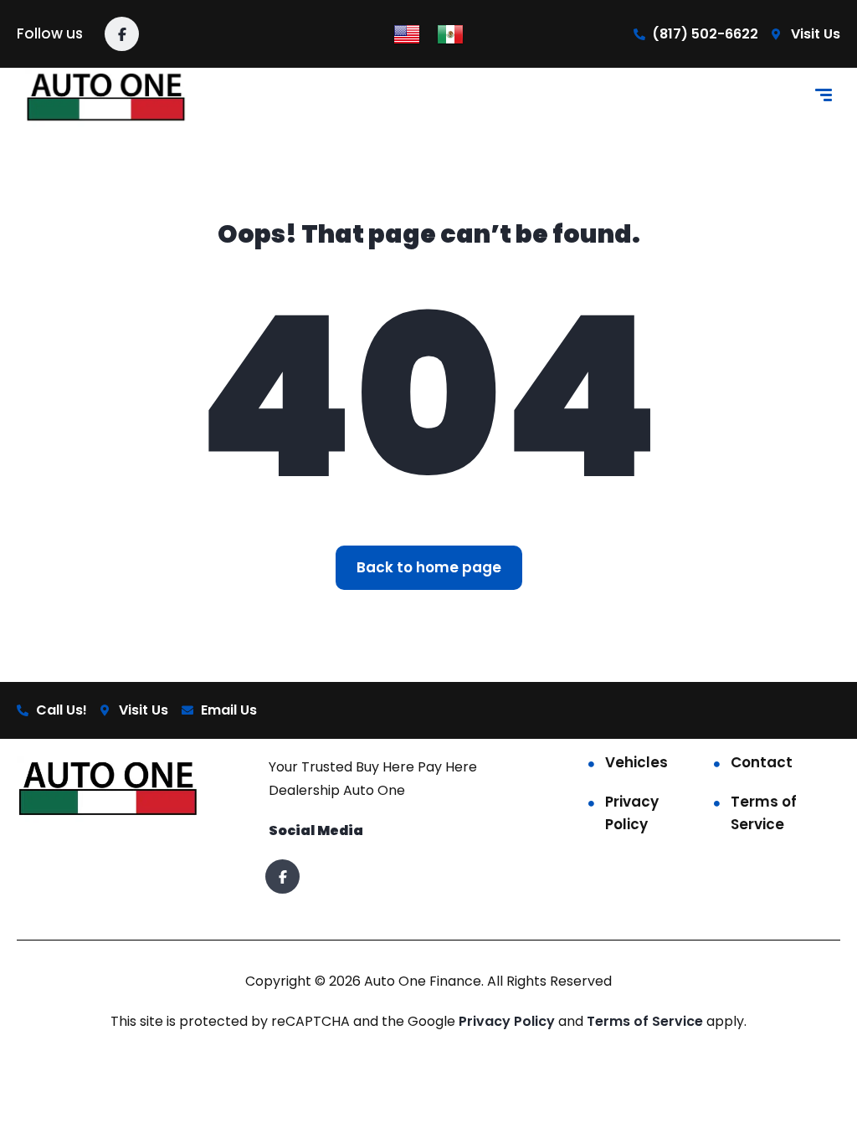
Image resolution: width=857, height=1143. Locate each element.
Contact (762, 762)
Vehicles (636, 762)
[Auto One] (107, 97)
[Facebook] (122, 34)
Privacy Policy (632, 813)
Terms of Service (764, 813)
